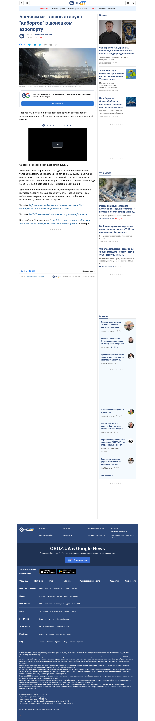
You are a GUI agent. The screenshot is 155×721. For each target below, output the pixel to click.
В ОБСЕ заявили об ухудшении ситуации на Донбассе (58, 214)
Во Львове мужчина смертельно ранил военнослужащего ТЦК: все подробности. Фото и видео (116, 229)
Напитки (51, 619)
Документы (67, 535)
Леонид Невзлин (106, 432)
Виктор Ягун (105, 347)
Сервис (73, 611)
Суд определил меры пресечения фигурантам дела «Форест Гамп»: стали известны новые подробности (116, 252)
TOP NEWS (105, 173)
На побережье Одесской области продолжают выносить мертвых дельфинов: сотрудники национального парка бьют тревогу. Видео (111, 103)
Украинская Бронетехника (110, 448)
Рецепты (42, 619)
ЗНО (73, 604)
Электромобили (56, 611)
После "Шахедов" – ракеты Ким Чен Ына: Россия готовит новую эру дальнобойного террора (113, 426)
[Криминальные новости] (56, 277)
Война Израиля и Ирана (77, 9)
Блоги (97, 581)
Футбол (42, 596)
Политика (38, 581)
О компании (43, 529)
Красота (58, 642)
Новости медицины (46, 634)
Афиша (42, 642)
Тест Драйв (43, 611)
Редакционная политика (35, 277)
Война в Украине (58, 9)
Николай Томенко (107, 363)
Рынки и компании (46, 627)
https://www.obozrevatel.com (99, 653)
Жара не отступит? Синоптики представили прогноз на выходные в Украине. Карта (111, 74)
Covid (68, 634)
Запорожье (57, 589)
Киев (41, 589)
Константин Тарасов (108, 331)
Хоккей (59, 596)
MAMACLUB (60, 634)
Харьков (48, 589)
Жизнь (67, 581)
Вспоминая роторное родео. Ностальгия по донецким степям (111, 461)
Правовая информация (95, 529)
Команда (66, 529)
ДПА (68, 604)
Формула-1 (74, 596)
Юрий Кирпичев (106, 468)
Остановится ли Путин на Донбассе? (112, 411)
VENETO (92, 9)
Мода (65, 642)
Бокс (66, 596)
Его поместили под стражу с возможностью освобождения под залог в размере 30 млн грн (116, 261)
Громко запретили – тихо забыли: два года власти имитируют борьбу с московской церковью (112, 357)
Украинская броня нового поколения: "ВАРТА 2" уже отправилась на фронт (113, 442)
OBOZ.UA (30, 34)
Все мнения (106, 475)
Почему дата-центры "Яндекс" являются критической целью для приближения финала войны (111, 325)
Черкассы (74, 589)
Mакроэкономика (62, 627)
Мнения (103, 316)
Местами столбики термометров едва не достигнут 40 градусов (108, 85)
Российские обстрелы (107, 9)
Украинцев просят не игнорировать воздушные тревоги (113, 58)
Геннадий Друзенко (108, 416)
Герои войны (44, 9)
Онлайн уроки (59, 604)
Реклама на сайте (46, 535)
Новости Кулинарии (64, 619)
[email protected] (47, 703)
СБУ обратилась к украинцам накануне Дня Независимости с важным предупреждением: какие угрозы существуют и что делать (117, 50)
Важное (103, 15)
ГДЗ (40, 604)
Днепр (66, 589)
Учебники (48, 604)
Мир (51, 581)
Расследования (86, 581)
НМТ (79, 604)
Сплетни (50, 642)
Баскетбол (51, 596)
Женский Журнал (76, 642)
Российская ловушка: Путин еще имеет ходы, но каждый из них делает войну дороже (113, 341)
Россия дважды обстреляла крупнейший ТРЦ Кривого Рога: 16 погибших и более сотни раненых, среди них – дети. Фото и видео (117, 209)
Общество (114, 581)
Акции (66, 611)
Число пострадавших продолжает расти (115, 215)
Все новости (130, 581)
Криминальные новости (43, 34)
